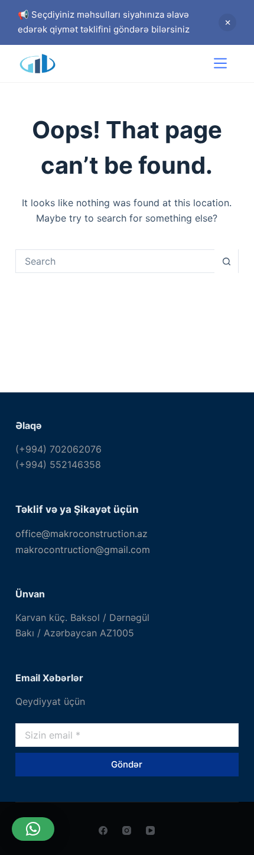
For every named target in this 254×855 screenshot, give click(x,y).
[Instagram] (126, 830)
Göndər (126, 764)
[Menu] (220, 63)
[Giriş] (185, 63)
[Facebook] (103, 830)
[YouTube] (150, 830)
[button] (33, 829)
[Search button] (226, 261)
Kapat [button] (227, 22)
